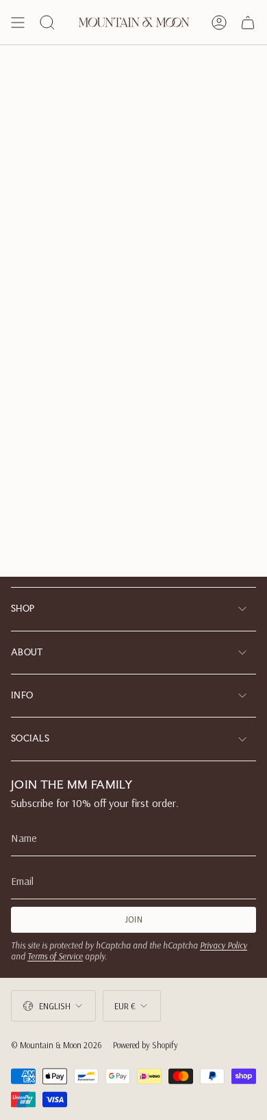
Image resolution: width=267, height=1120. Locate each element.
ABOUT (27, 652)
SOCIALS (30, 738)
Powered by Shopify (145, 1044)
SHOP (22, 608)
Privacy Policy (223, 945)
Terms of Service (55, 956)
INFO (22, 695)
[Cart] (247, 22)
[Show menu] (17, 22)
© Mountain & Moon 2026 (56, 1044)
